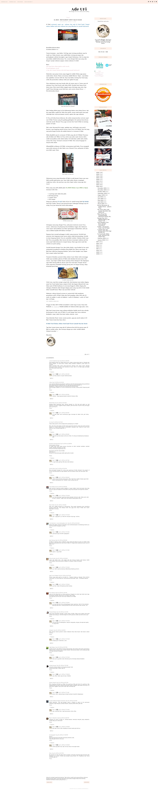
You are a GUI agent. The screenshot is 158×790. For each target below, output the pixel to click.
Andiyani (51, 630)
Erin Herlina (52, 592)
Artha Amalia (52, 558)
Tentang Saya (4, 1)
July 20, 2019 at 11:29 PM (62, 735)
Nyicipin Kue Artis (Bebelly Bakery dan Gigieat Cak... (103, 219)
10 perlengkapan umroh (52, 68)
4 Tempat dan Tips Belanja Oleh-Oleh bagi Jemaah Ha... (104, 231)
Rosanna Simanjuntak (54, 443)
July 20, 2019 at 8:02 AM (73, 523)
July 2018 (100, 197)
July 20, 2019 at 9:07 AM (65, 575)
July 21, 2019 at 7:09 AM (64, 726)
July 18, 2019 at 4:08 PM (63, 360)
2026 (98, 172)
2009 (98, 252)
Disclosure (20, 1)
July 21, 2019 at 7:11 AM (63, 692)
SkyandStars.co (85, 788)
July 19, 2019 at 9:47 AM (57, 422)
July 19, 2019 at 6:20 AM (58, 382)
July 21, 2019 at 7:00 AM (64, 495)
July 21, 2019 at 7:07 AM (64, 620)
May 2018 (101, 200)
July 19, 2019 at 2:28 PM (66, 443)
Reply (50, 369)
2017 (97, 241)
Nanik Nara (52, 402)
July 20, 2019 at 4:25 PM (59, 630)
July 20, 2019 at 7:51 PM (62, 665)
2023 (98, 177)
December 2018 (102, 188)
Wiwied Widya (52, 612)
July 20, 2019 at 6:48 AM (61, 486)
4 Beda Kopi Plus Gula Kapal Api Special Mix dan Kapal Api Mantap (103, 156)
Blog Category (28, 1)
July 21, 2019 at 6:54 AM (63, 374)
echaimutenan (52, 665)
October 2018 (102, 191)
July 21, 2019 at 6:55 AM (63, 394)
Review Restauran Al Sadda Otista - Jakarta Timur (104, 207)
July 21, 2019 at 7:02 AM (64, 567)
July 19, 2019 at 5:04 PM (61, 468)
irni (50, 422)
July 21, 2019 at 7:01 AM (63, 532)
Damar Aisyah (52, 682)
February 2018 (102, 238)
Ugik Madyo (52, 647)
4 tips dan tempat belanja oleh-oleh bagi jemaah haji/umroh (62, 70)
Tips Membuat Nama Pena (103, 118)
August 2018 (101, 195)
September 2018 (102, 193)
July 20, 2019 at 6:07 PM (61, 647)
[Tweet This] (87, 354)
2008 (98, 254)
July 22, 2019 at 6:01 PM (58, 753)
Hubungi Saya (12, 1)
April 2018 (101, 202)
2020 (98, 183)
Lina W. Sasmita (53, 360)
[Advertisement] (103, 275)
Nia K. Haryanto (53, 717)
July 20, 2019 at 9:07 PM (62, 682)
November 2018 (102, 190)
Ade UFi (79, 9)
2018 (97, 186)
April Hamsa (52, 540)
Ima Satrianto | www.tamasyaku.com (58, 523)
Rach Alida (51, 504)
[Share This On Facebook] (85, 354)
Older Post (86, 782)
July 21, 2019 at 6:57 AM (63, 460)
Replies (52, 372)
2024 (98, 176)
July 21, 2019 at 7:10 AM (63, 709)
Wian (50, 753)
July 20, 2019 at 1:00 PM (61, 592)
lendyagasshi (52, 735)
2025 (98, 174)
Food (67, 17)
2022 (98, 179)
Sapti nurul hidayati (54, 575)
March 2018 (101, 203)
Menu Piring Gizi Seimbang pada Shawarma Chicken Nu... (104, 215)
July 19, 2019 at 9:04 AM (61, 402)
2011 (97, 248)
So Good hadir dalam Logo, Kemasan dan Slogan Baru (103, 235)
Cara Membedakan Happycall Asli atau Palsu (103, 138)
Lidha (50, 382)
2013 (97, 245)
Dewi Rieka (52, 486)
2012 (97, 247)
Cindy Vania (52, 468)
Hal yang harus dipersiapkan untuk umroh (57, 66)
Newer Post (49, 782)
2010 (97, 250)
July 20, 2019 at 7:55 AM (60, 504)
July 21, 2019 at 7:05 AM (63, 602)
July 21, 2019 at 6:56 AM (63, 434)
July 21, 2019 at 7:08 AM (64, 674)
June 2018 (101, 198)
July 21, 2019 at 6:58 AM (63, 477)
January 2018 (101, 240)
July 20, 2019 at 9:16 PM (71, 700)
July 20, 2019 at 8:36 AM (61, 540)
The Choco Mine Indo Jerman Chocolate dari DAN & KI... (104, 211)
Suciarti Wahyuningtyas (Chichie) (57, 700)
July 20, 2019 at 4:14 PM (62, 612)
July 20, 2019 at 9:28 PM (63, 717)
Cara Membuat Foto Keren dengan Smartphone (103, 224)
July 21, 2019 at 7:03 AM (64, 584)
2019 (97, 184)
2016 (97, 243)
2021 (97, 181)
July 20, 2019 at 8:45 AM (62, 558)
